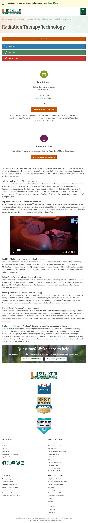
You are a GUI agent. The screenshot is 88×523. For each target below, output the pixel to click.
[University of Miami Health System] (11, 11)
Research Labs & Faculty (9, 484)
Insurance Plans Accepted (10, 454)
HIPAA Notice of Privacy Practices (55, 518)
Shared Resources (7, 490)
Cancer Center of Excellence (56, 484)
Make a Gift (5, 451)
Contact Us (51, 509)
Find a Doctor (6, 446)
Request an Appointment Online (44, 109)
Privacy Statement (40, 518)
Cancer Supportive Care (55, 446)
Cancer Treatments (54, 443)
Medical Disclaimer (21, 518)
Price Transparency (54, 468)
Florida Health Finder (54, 471)
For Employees (68, 518)
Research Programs (8, 481)
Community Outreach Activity (11, 495)
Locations (12, 52)
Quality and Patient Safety (56, 495)
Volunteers (51, 504)
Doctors (12, 46)
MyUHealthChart (7, 457)
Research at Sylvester (8, 479)
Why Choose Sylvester (55, 479)
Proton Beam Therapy (11, 326)
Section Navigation (43, 39)
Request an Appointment (56, 359)
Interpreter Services (54, 457)
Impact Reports (53, 490)
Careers (50, 501)
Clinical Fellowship (7, 493)
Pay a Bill (4, 448)
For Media (51, 506)
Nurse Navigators (53, 454)
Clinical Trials (14, 58)
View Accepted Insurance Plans (44, 157)
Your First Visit (52, 448)
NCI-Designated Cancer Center (57, 481)
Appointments (6, 443)
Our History (51, 487)
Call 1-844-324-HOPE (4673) (32, 359)
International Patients (54, 462)
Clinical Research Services (10, 487)
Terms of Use (31, 518)
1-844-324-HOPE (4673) (44, 98)
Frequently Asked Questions (57, 451)
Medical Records (53, 465)
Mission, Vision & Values (55, 493)
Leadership (51, 498)
